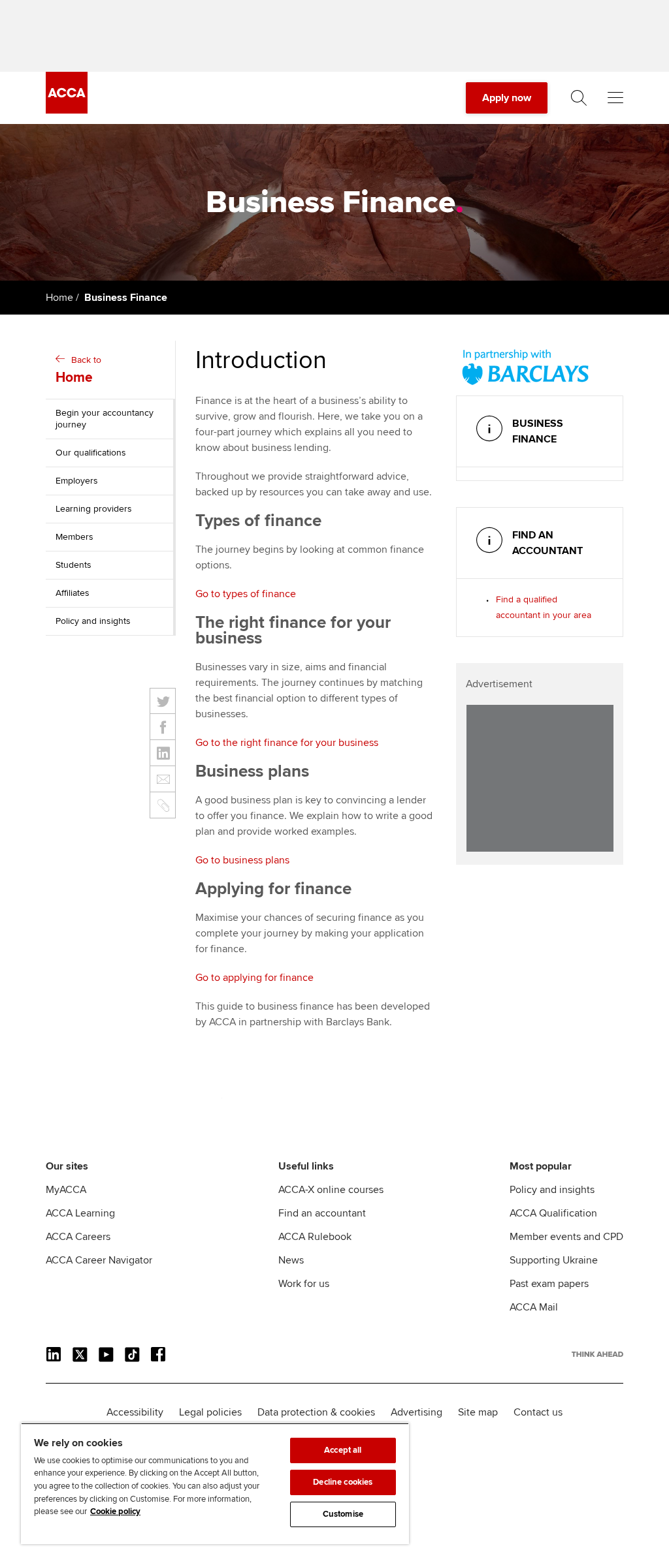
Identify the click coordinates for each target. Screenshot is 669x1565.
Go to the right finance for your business (286, 742)
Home (59, 297)
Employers (77, 480)
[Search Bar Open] (579, 98)
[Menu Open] (615, 98)
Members (74, 536)
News (291, 1260)
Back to (78, 370)
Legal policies (210, 1412)
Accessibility (134, 1412)
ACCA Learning (80, 1213)
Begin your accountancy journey (105, 418)
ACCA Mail (534, 1307)
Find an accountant (322, 1213)
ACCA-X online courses (330, 1189)
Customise (343, 1514)
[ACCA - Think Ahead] (67, 110)
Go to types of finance (245, 593)
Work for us (303, 1283)
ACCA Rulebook (314, 1236)
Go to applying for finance (254, 977)
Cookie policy (115, 1511)
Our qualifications (91, 452)
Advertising (416, 1412)
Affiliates (73, 592)
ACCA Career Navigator (99, 1260)
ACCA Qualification (553, 1213)
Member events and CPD (566, 1236)
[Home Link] (597, 1354)
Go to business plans (242, 860)
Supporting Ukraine (554, 1260)
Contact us (538, 1412)
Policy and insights (93, 621)
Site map (478, 1412)
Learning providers (94, 508)
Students (73, 564)
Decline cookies (342, 1482)
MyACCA (66, 1189)
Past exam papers (549, 1283)
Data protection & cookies (316, 1412)
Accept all (342, 1450)
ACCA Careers (78, 1236)
